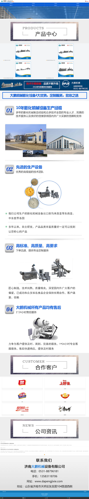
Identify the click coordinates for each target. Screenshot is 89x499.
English (87, 1)
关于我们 (33, 3)
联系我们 (77, 5)
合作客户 (55, 5)
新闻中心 (11, 5)
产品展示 (55, 3)
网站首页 (11, 3)
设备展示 (77, 3)
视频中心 (33, 5)
